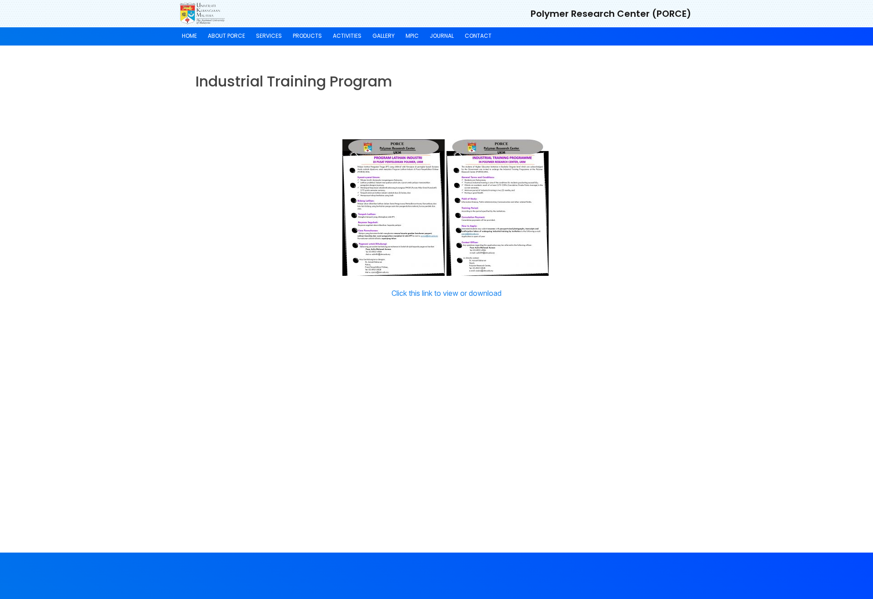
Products (307, 36)
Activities (347, 36)
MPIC (412, 36)
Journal (442, 36)
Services (269, 36)
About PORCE (226, 36)
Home (189, 36)
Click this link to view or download (446, 293)
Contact (478, 36)
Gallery (383, 36)
